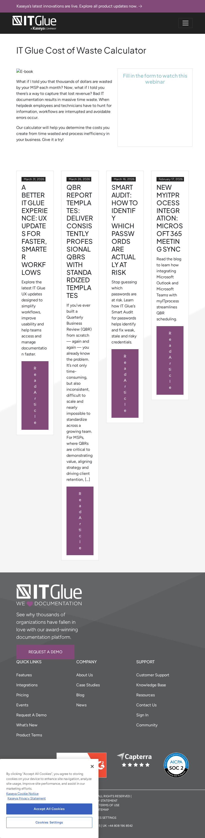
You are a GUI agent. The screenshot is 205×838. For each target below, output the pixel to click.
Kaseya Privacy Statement (27, 798)
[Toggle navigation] (185, 23)
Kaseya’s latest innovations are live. (76, 6)
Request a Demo (45, 652)
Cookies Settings (49, 822)
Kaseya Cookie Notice (22, 793)
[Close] (92, 766)
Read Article (35, 395)
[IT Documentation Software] (34, 23)
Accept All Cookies (49, 809)
